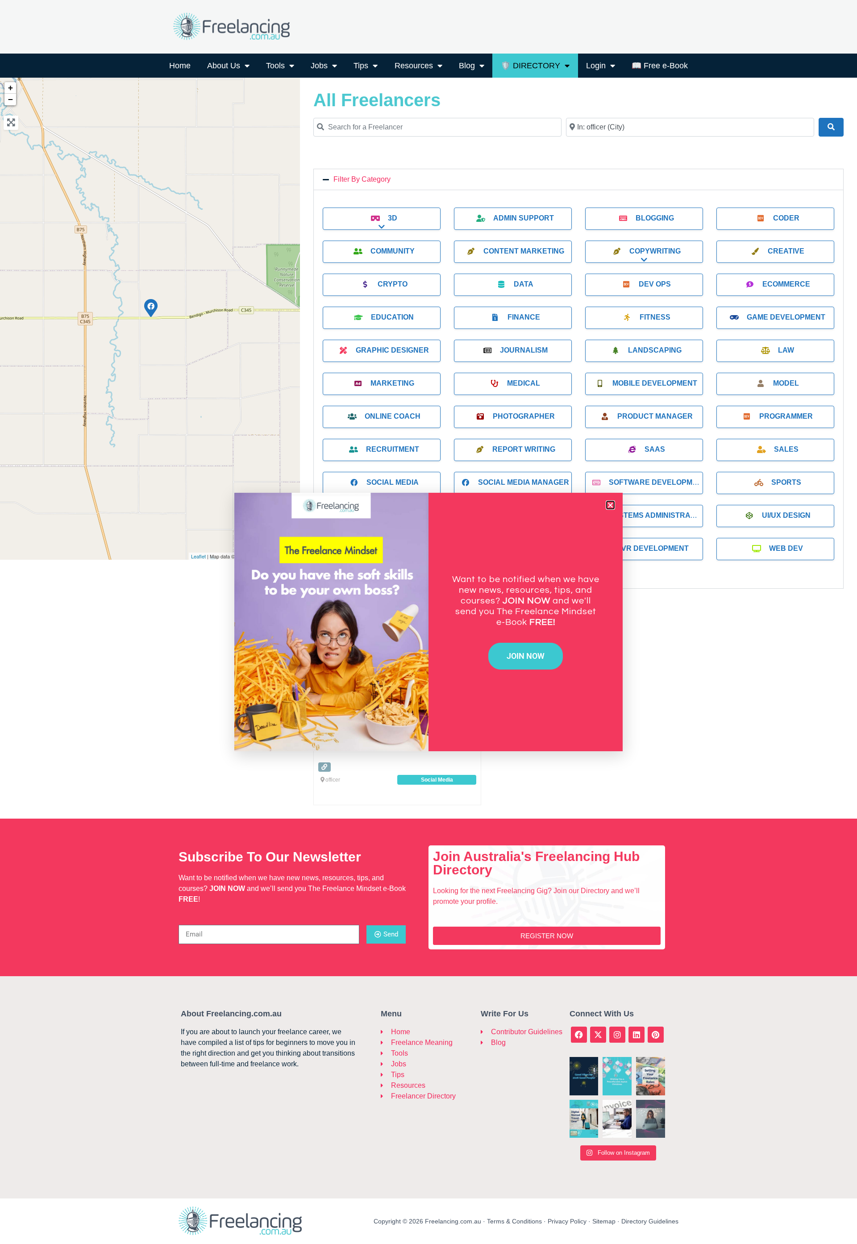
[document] (428, 622)
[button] (610, 505)
